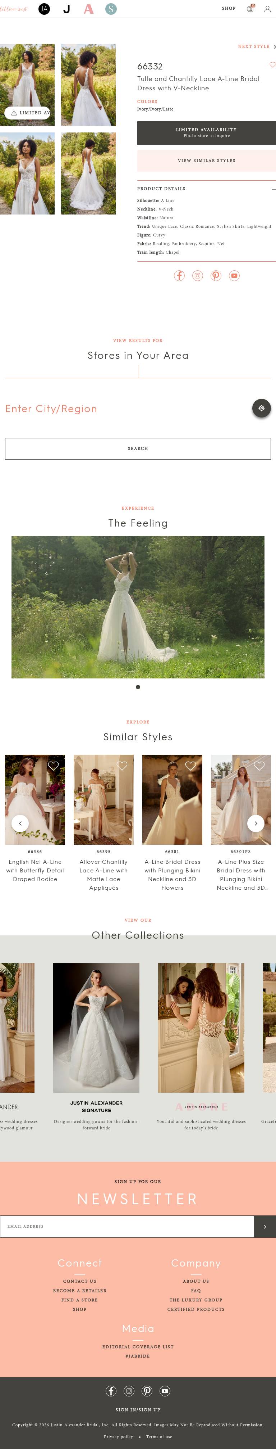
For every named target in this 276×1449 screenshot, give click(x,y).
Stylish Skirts (230, 227)
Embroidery (184, 244)
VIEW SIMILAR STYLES (207, 161)
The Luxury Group (196, 1300)
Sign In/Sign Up (138, 1410)
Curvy (159, 235)
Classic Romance (197, 227)
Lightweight (259, 227)
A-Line (168, 201)
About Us (196, 1281)
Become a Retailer (80, 1291)
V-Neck (166, 209)
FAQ (196, 1291)
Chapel (173, 252)
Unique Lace (164, 227)
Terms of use (159, 1437)
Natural (167, 218)
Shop (229, 8)
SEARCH (138, 449)
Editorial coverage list (138, 1347)
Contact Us (80, 1281)
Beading (161, 244)
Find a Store (79, 1300)
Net (221, 244)
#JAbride (138, 1356)
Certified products (196, 1310)
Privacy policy (118, 1437)
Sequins (207, 244)
